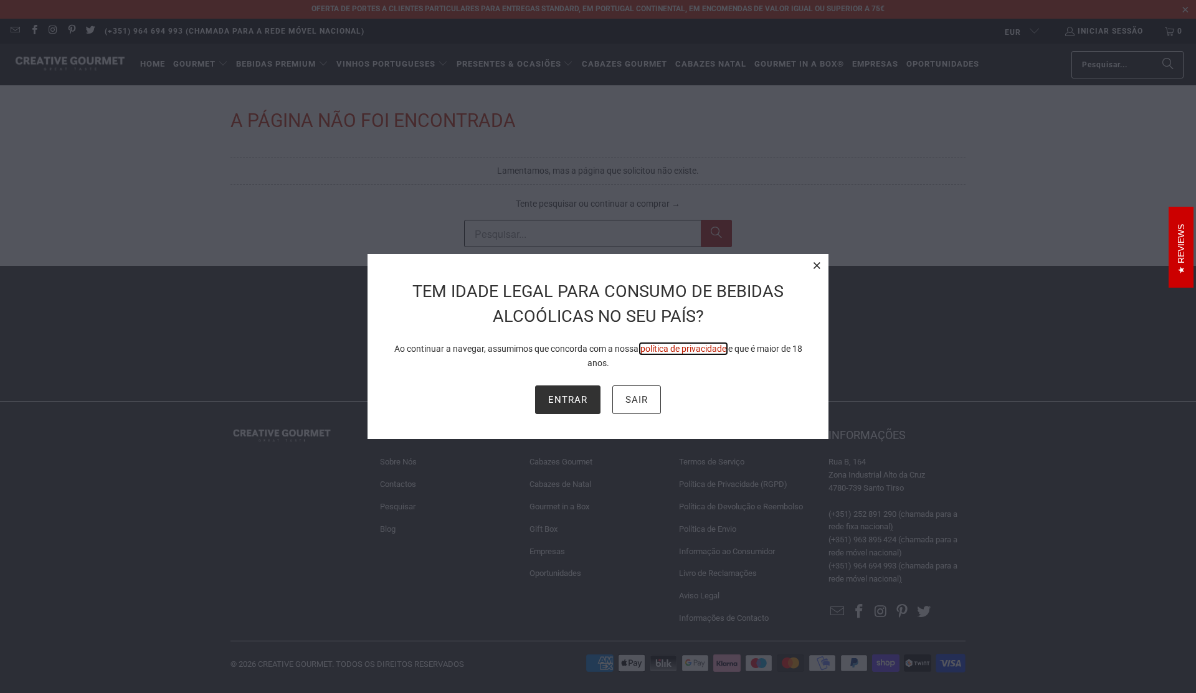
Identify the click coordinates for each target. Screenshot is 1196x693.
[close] (817, 265)
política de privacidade (683, 349)
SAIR (636, 399)
